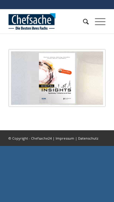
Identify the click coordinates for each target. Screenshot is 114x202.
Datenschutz (88, 138)
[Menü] (97, 21)
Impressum (65, 138)
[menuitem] (83, 21)
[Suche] (83, 21)
